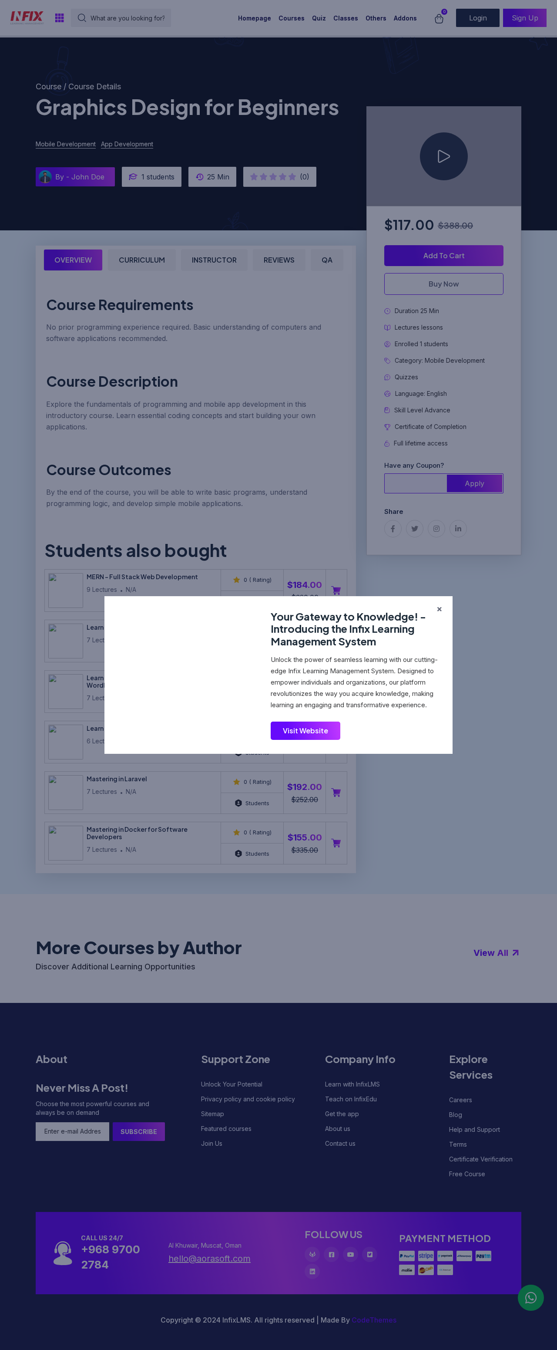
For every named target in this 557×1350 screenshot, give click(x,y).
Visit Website (305, 730)
